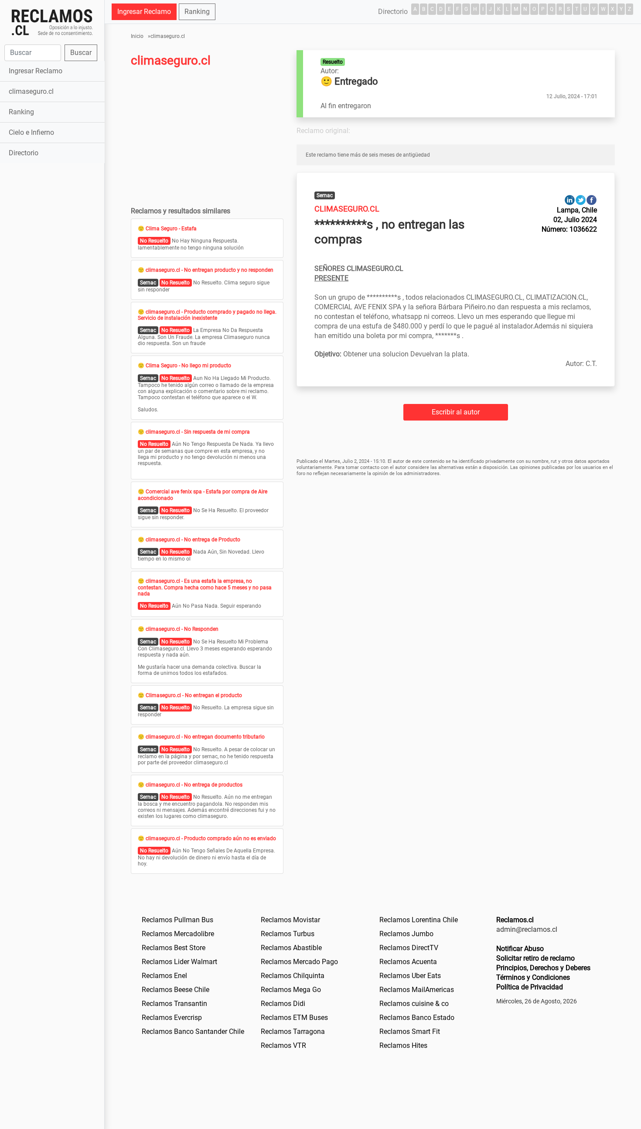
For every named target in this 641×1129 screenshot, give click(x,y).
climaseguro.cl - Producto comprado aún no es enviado (211, 838)
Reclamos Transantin (174, 1003)
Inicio (137, 36)
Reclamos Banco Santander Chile (193, 1031)
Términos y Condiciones (533, 977)
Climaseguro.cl (346, 208)
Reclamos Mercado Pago (299, 962)
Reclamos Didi (283, 1003)
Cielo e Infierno (31, 132)
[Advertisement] (52, 303)
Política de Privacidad (529, 987)
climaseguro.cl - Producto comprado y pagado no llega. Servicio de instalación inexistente (207, 315)
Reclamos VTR (283, 1045)
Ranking (21, 112)
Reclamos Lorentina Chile (418, 920)
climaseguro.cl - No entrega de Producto (193, 540)
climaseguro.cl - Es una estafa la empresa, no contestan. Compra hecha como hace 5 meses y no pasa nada (205, 587)
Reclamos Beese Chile (175, 989)
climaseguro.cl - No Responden (182, 629)
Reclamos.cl (515, 920)
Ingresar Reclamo (35, 71)
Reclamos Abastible (291, 948)
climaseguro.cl (31, 91)
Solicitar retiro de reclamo (535, 958)
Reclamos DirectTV (408, 948)
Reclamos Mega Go (291, 989)
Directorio (23, 153)
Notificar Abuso (520, 948)
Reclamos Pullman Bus (177, 920)
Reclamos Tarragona (293, 1031)
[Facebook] (591, 199)
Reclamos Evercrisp (172, 1017)
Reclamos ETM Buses (294, 1017)
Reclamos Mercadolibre (178, 934)
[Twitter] (580, 199)
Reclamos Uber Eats (410, 976)
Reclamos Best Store (173, 948)
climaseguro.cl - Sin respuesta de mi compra (198, 432)
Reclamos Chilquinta (292, 976)
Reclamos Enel (164, 976)
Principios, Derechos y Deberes (543, 968)
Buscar (81, 52)
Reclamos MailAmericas (416, 989)
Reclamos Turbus (287, 934)
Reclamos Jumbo (406, 934)
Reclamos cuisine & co (414, 1003)
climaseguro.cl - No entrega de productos (194, 785)
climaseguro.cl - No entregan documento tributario (205, 737)
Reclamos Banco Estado (416, 1017)
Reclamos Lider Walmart (179, 962)
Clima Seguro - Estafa (171, 229)
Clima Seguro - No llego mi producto (188, 366)
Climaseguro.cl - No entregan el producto (194, 695)
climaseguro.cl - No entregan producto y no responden (209, 270)
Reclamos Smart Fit (409, 1031)
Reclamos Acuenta (408, 962)
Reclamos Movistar (290, 920)
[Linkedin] (569, 199)
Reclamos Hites (403, 1045)
